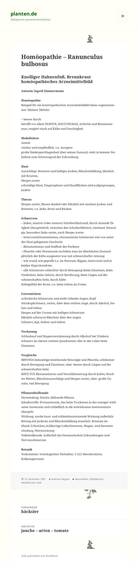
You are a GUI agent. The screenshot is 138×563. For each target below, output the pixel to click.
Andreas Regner (60, 479)
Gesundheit (81, 479)
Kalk (39, 482)
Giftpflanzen (96, 479)
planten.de (24, 13)
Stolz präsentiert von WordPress (39, 555)
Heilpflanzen (28, 482)
